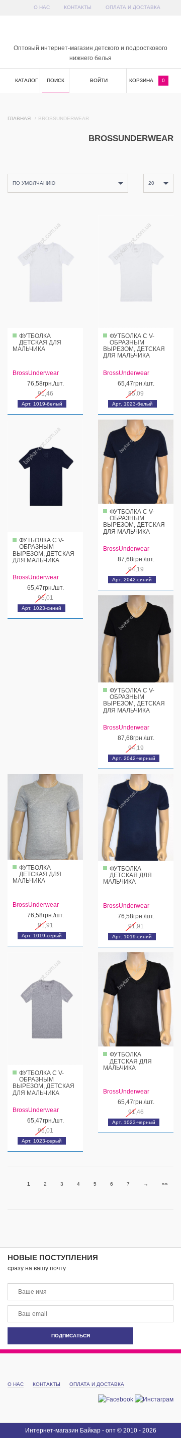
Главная (19, 118)
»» (165, 1184)
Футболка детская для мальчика (37, 342)
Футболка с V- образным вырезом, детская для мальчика (134, 346)
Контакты (78, 7)
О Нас (42, 7)
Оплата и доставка (133, 7)
